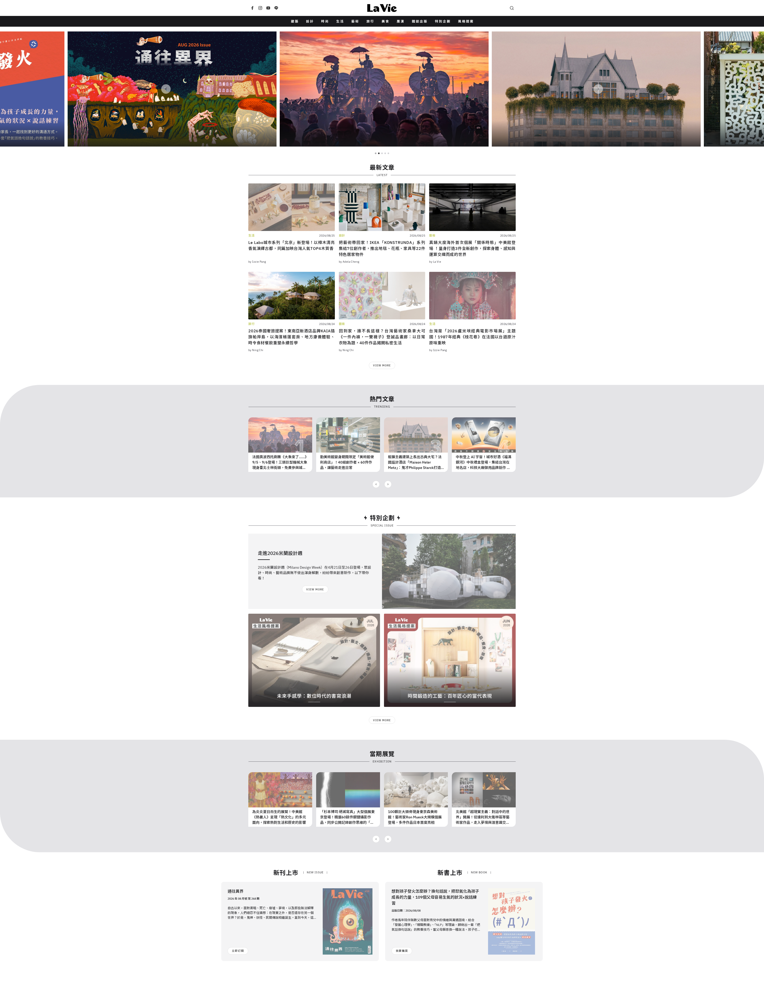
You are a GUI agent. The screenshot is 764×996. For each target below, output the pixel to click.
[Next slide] (388, 484)
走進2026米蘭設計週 (280, 553)
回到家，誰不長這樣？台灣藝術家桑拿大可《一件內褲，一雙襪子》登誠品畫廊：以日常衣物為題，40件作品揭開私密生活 (382, 336)
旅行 (370, 21)
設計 (310, 21)
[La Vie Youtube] (268, 8)
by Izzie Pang (257, 261)
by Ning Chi (255, 350)
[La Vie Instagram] (260, 8)
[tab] (375, 153)
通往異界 (236, 891)
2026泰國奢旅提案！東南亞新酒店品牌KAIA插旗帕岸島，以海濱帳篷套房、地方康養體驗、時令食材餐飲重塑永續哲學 (291, 336)
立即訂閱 (238, 951)
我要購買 (402, 951)
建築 (295, 21)
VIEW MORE (382, 365)
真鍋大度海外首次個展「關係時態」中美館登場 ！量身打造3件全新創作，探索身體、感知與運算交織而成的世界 (472, 248)
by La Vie (435, 261)
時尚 (325, 21)
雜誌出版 (420, 21)
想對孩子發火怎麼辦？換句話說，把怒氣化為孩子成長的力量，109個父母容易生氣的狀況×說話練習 (435, 897)
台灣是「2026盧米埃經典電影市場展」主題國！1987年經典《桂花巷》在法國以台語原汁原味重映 (472, 336)
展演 (401, 21)
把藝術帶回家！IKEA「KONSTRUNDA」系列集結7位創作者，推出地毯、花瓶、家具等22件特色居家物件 (382, 248)
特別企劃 (443, 21)
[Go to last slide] (376, 484)
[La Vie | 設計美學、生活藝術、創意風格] (382, 8)
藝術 (355, 21)
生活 (340, 21)
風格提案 (466, 21)
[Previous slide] (166, 89)
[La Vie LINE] (276, 8)
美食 (386, 21)
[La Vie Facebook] (252, 8)
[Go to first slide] (598, 89)
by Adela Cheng (349, 261)
